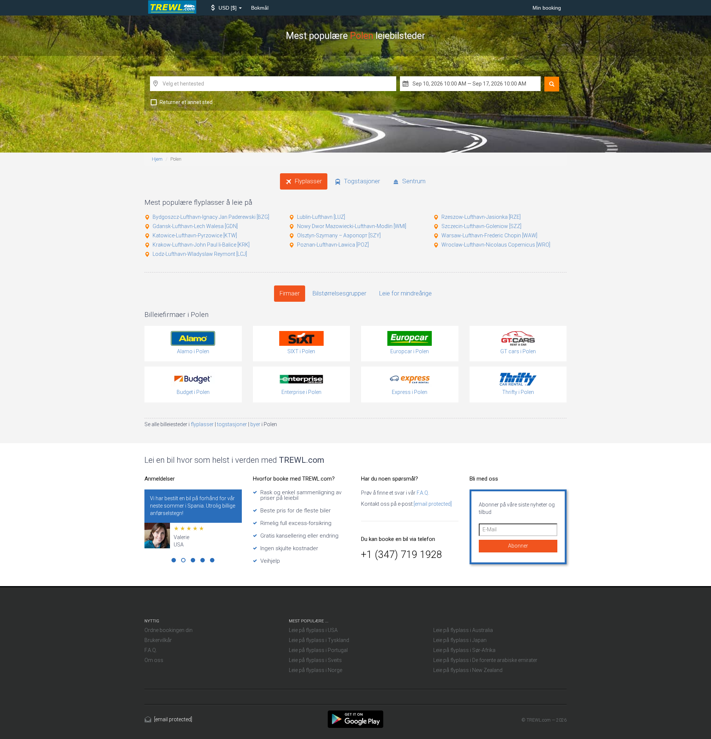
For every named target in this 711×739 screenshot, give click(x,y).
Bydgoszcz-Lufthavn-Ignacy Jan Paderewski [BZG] (211, 217)
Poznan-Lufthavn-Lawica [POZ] (333, 245)
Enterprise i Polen (301, 392)
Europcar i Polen (409, 351)
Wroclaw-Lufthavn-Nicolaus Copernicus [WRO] (495, 245)
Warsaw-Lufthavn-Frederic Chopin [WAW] (489, 235)
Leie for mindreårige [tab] (405, 293)
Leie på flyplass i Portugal (318, 650)
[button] (226, 7)
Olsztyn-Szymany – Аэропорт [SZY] (339, 235)
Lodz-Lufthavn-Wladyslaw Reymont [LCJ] (200, 254)
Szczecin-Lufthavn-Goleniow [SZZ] (481, 226)
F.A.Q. (422, 493)
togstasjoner (232, 424)
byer (255, 424)
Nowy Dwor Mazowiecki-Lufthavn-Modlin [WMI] (351, 226)
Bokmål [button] (259, 8)
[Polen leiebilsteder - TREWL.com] (355, 719)
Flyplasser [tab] (307, 181)
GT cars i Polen (518, 351)
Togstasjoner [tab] (361, 181)
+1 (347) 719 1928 (401, 555)
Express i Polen (409, 392)
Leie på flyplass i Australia (463, 630)
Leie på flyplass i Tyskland (319, 640)
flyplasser (203, 424)
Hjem (157, 159)
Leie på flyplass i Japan (460, 640)
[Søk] (551, 84)
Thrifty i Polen (518, 392)
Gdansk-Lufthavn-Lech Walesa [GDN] (195, 226)
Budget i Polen (193, 392)
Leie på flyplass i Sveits (315, 660)
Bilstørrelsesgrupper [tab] (339, 293)
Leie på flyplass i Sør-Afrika (464, 650)
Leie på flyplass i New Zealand (468, 670)
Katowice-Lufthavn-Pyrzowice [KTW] (195, 235)
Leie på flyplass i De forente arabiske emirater (485, 660)
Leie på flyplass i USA (313, 630)
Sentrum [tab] (413, 181)
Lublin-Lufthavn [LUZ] (321, 217)
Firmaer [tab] (290, 293)
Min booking (547, 8)
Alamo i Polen (193, 351)
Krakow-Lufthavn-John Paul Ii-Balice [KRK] (201, 245)
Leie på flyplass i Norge (315, 670)
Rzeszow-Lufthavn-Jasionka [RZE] (481, 217)
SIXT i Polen (301, 351)
